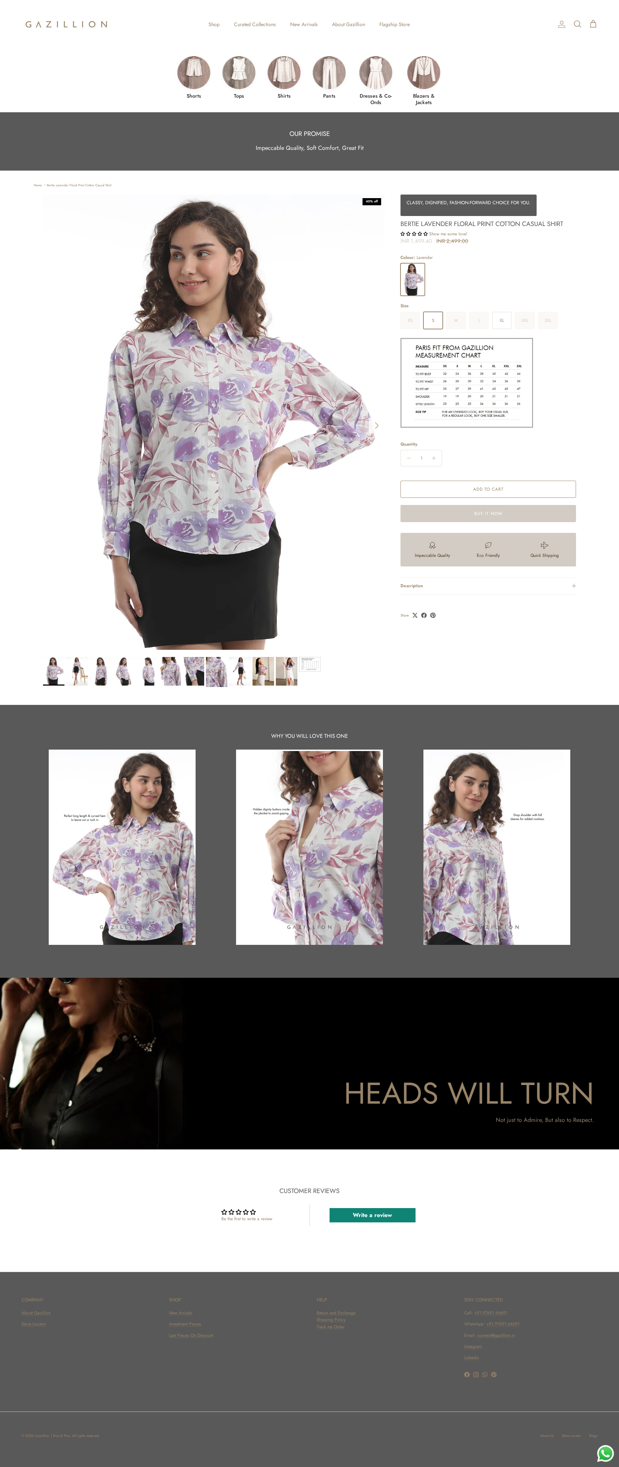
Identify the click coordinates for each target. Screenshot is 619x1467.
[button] (414, 234)
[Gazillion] (66, 24)
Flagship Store (394, 24)
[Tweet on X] (415, 615)
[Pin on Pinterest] (433, 615)
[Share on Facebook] (424, 615)
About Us (547, 1435)
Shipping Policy (331, 1319)
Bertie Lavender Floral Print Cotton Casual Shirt (79, 184)
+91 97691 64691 (490, 1313)
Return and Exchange (336, 1313)
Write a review (372, 1215)
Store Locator (33, 1324)
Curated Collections (255, 24)
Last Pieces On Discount (191, 1335)
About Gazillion (348, 24)
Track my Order (331, 1327)
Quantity (408, 444)
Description (411, 586)
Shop (214, 24)
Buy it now (488, 513)
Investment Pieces (185, 1324)
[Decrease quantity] (407, 458)
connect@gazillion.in (496, 1335)
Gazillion (42, 1435)
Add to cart (488, 489)
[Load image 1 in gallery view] (214, 422)
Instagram (473, 1346)
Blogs (593, 1435)
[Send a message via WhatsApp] (605, 1453)
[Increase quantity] (435, 458)
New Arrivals (304, 24)
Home (38, 184)
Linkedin (471, 1357)
